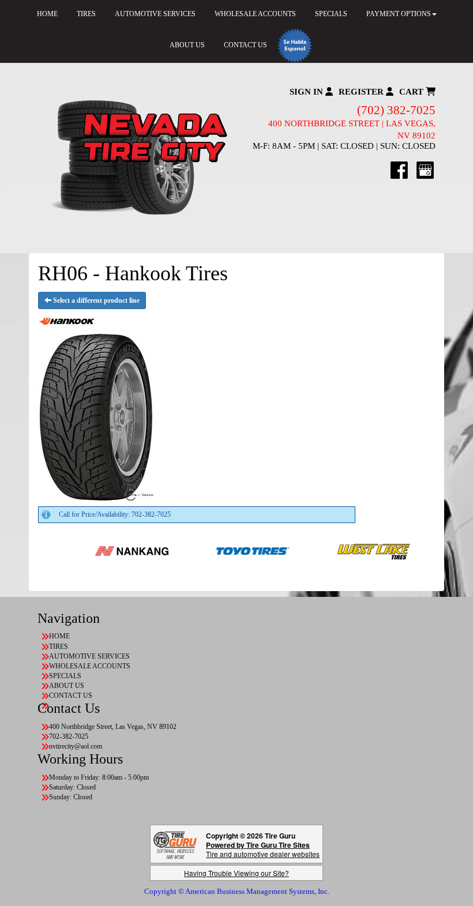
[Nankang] (104, 550)
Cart (412, 91)
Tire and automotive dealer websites (263, 849)
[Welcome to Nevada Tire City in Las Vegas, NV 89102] (136, 158)
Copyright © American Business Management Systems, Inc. (236, 891)
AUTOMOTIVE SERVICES (89, 656)
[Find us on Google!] (425, 170)
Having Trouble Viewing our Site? (236, 873)
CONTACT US (245, 45)
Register (362, 91)
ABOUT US (187, 45)
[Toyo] (225, 550)
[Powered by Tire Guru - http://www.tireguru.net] (175, 844)
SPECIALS (65, 676)
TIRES (58, 646)
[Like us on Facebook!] (399, 170)
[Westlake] (347, 550)
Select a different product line (95, 300)
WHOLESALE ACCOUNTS (89, 666)
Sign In (307, 91)
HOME (59, 636)
